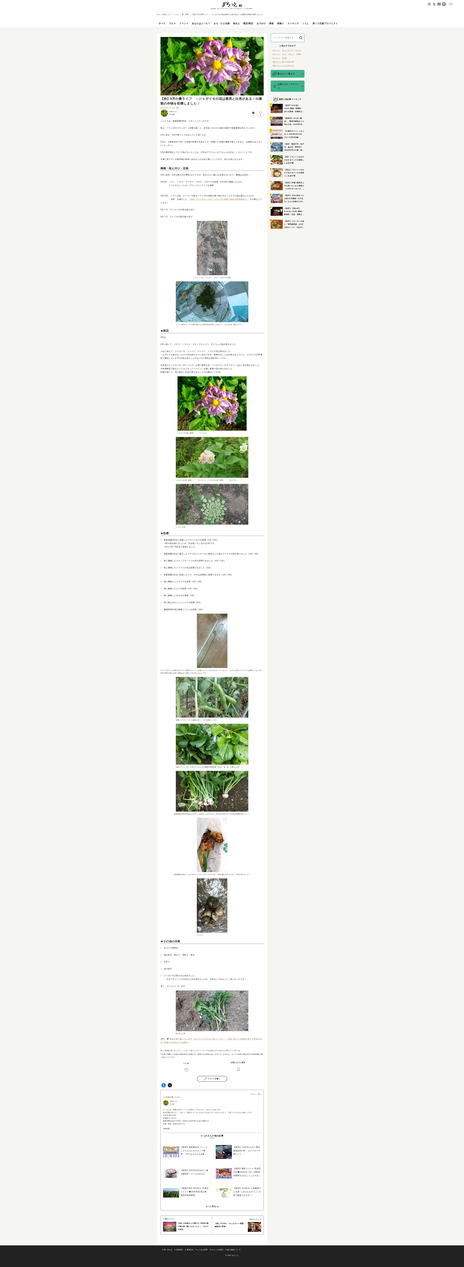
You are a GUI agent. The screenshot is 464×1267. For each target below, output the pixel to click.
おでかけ (261, 23)
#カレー (292, 54)
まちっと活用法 (217, 1250)
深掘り (280, 23)
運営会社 (190, 1250)
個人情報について (234, 1250)
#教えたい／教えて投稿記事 (283, 62)
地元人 (236, 23)
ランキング (293, 23)
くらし (176, 14)
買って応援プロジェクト (325, 23)
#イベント (276, 58)
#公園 (284, 58)
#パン (284, 54)
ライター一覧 (255, 1094)
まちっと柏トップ (164, 14)
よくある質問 (202, 1250)
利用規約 (179, 1250)
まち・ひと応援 (222, 23)
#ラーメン (276, 50)
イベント (183, 23)
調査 (271, 23)
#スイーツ (276, 54)
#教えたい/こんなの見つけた (283, 66)
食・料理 (185, 14)
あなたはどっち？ (201, 23)
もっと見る (211, 1206)
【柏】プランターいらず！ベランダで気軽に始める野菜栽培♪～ (218, 199)
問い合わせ (168, 1250)
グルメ (172, 23)
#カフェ (298, 50)
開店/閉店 (248, 23)
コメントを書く (214, 1079)
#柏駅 (299, 54)
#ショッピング (287, 50)
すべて (162, 23)
